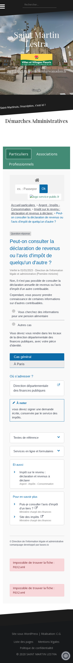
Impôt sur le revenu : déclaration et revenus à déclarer (34, 476)
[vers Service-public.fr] (44, 197)
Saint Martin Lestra (36, 39)
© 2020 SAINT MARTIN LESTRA (36, 654)
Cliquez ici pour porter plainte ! (36, 135)
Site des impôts (29, 517)
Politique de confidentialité (36, 648)
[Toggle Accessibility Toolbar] (66, 656)
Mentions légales (48, 642)
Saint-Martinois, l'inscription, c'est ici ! (23, 106)
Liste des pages (23, 642)
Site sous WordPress (25, 634)
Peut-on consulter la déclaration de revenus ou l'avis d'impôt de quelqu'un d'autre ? (37, 217)
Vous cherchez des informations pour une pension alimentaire (35, 314)
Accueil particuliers (23, 205)
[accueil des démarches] (37, 180)
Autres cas (24, 325)
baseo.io (44, 544)
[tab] (18, 154)
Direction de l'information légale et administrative (37, 541)
